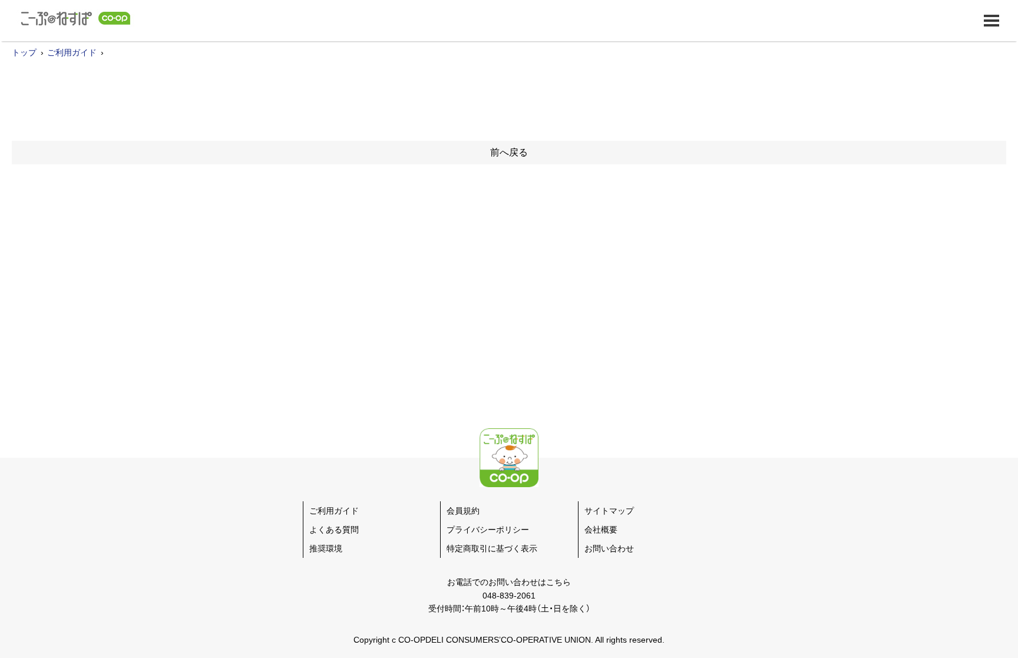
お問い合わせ (609, 548)
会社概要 (600, 529)
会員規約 (463, 510)
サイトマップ (609, 510)
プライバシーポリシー (488, 529)
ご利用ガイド (72, 52)
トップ (24, 52)
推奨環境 (325, 548)
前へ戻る (509, 152)
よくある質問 (334, 529)
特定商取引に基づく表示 (492, 548)
